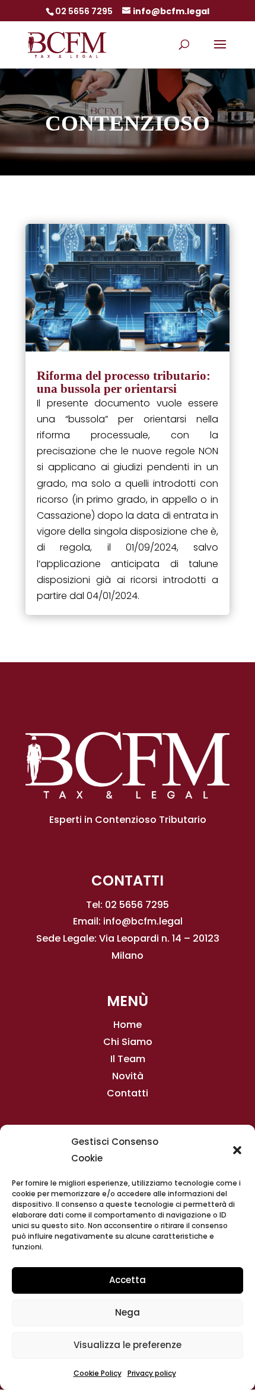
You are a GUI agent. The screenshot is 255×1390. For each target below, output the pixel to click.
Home (127, 1024)
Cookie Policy (98, 1373)
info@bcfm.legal (143, 921)
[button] (237, 1150)
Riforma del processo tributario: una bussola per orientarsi (124, 382)
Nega (127, 1312)
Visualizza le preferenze (127, 1345)
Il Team (127, 1059)
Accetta (127, 1280)
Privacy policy (152, 1373)
